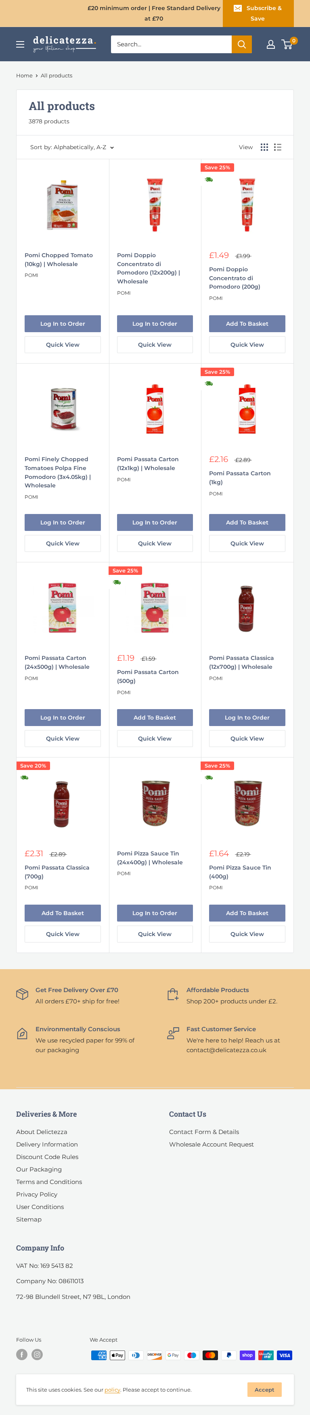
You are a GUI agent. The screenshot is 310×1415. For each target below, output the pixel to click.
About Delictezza (41, 1132)
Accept (264, 1389)
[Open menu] (20, 44)
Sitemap (29, 1219)
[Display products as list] (277, 147)
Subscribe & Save (264, 13)
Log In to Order (62, 323)
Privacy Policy (36, 1194)
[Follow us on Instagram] (37, 1354)
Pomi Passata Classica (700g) (57, 872)
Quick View (63, 344)
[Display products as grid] (264, 147)
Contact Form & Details (204, 1132)
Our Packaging (39, 1169)
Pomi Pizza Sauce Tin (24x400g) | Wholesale (150, 858)
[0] (287, 44)
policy (112, 1389)
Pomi (31, 275)
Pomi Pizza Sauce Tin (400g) (240, 872)
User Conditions (40, 1207)
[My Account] (271, 44)
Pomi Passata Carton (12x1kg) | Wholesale (148, 464)
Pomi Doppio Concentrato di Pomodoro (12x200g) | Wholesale (148, 268)
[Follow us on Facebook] (21, 1354)
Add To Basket (247, 323)
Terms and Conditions (49, 1182)
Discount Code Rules (47, 1157)
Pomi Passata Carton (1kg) (240, 478)
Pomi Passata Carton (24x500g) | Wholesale (57, 662)
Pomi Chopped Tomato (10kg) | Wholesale (59, 260)
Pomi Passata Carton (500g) (148, 676)
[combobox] (171, 44)
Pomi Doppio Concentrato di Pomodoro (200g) (234, 278)
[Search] (242, 44)
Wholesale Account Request (211, 1144)
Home (24, 75)
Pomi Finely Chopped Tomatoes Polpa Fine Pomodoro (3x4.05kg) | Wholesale (58, 472)
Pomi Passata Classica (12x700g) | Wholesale (241, 662)
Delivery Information (47, 1144)
